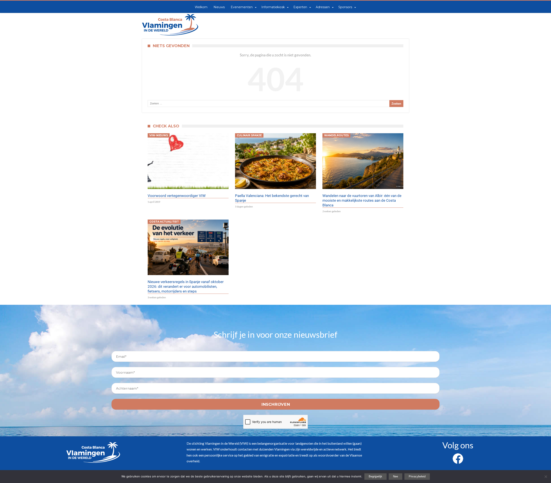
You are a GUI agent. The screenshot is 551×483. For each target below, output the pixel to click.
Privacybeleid (417, 476)
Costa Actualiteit (164, 221)
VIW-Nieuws (158, 135)
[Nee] (545, 476)
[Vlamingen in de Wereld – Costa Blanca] (170, 14)
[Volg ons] (457, 456)
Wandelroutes (336, 135)
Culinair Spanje (249, 135)
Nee (395, 476)
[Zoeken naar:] (275, 103)
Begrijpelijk (375, 476)
